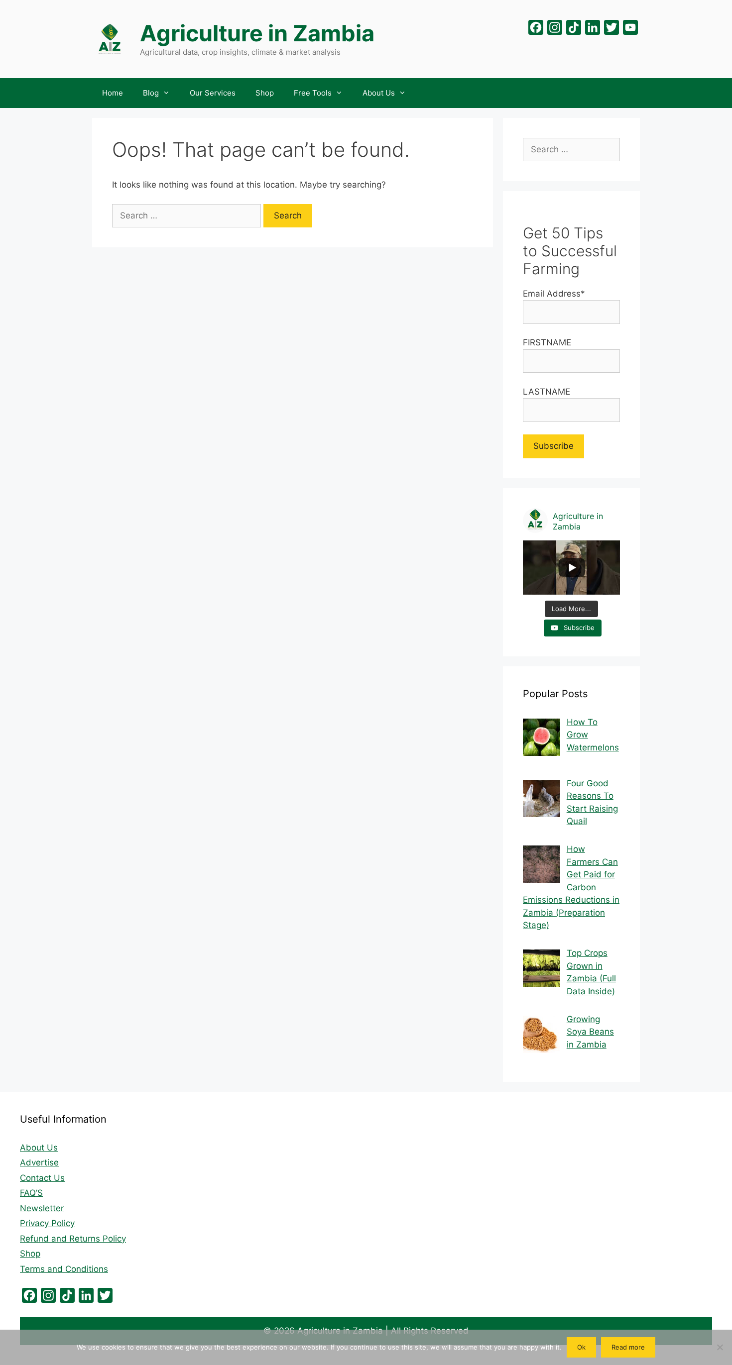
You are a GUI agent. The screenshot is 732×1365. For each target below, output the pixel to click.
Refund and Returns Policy (73, 1239)
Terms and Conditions (64, 1269)
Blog (151, 93)
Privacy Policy (47, 1223)
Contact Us (42, 1178)
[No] (720, 1347)
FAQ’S (31, 1193)
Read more (628, 1347)
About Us (379, 93)
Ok (581, 1347)
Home (112, 93)
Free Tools (313, 93)
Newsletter (42, 1208)
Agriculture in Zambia (257, 33)
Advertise (39, 1162)
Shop (264, 93)
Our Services (213, 93)
